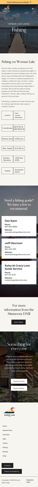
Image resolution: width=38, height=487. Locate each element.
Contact (7, 465)
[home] (6, 8)
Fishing (5, 447)
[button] (33, 9)
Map (4, 439)
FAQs (4, 456)
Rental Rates (19, 388)
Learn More (18, 322)
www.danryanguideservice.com (17, 232)
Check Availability (11, 471)
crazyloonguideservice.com (16, 280)
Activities (6, 435)
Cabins (5, 443)
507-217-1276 (10, 275)
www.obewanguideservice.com (17, 254)
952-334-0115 (10, 249)
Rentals (5, 452)
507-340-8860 (11, 227)
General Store (19, 381)
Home (5, 426)
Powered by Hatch (30, 481)
